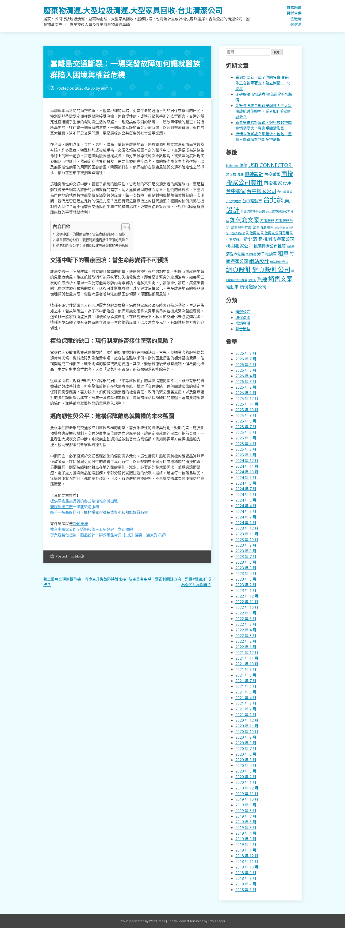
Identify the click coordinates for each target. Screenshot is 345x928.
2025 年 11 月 (246, 404)
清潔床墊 (251, 254)
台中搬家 (236, 190)
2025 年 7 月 (245, 426)
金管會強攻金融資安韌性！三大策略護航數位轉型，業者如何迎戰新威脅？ (263, 111)
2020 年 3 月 (245, 771)
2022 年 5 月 (245, 624)
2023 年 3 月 (245, 579)
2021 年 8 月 (245, 675)
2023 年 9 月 (245, 545)
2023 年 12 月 (246, 528)
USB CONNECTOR (270, 165)
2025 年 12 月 (246, 398)
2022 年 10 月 (246, 607)
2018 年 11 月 (246, 861)
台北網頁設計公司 (253, 211)
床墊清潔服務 (237, 233)
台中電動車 (252, 200)
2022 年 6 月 (245, 618)
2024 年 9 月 (245, 477)
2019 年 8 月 (245, 810)
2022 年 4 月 (245, 630)
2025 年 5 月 (245, 438)
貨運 (262, 279)
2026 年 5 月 (245, 370)
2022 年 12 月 (246, 596)
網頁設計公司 (271, 269)
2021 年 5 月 (245, 692)
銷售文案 (280, 279)
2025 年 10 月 (246, 409)
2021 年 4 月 (245, 697)
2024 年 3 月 (245, 511)
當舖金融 (292, 16)
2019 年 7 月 (245, 816)
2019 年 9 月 (245, 805)
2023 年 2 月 (245, 584)
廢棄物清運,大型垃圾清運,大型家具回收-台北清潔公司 (133, 10)
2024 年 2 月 (245, 517)
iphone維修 (236, 165)
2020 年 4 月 (245, 765)
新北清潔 (252, 239)
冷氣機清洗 (235, 174)
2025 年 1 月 (245, 455)
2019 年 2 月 (245, 844)
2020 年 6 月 (245, 754)
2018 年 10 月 (246, 867)
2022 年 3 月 (245, 635)
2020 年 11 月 (246, 726)
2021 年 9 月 (245, 669)
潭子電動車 (267, 254)
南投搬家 (272, 174)
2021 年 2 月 (245, 709)
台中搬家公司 (261, 191)
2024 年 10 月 (246, 471)
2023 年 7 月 (245, 556)
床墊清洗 (280, 227)
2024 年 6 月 (245, 494)
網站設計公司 (279, 262)
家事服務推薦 (241, 227)
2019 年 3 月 (245, 838)
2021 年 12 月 (246, 652)
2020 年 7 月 (245, 748)
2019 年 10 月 (246, 799)
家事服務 (267, 220)
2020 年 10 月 (246, 731)
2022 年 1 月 (245, 646)
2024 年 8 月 (245, 483)
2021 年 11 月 (246, 658)
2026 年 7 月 (245, 359)
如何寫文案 (244, 220)
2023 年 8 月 (245, 551)
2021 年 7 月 (245, 680)
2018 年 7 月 (245, 884)
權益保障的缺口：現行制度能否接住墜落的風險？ (92, 240)
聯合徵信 (296, 16)
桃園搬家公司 (239, 246)
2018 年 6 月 (245, 889)
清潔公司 (242, 312)
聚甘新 (252, 280)
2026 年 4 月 (245, 375)
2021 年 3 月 (245, 703)
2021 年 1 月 (245, 714)
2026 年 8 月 (245, 353)
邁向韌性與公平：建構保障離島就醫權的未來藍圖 (92, 245)
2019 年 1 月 (245, 850)
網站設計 (259, 261)
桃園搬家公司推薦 (270, 246)
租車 (283, 253)
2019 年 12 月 (246, 788)
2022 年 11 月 (246, 601)
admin (106, 88)
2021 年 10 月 (246, 663)
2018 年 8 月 (245, 878)
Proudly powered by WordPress (143, 921)
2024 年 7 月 (245, 488)
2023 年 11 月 (246, 534)
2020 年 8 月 (245, 742)
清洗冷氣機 (235, 254)
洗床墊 (290, 246)
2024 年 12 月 (246, 460)
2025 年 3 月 (245, 449)
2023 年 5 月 (245, 567)
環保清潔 (300, 16)
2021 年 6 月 (245, 686)
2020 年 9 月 (245, 737)
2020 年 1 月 (245, 782)
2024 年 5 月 (245, 500)
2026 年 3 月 (245, 381)
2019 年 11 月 (246, 793)
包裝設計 (254, 174)
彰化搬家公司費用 (275, 233)
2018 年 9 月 (245, 872)
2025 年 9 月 (245, 415)
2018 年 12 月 (246, 855)
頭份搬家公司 (253, 286)
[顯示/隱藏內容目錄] (123, 227)
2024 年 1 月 (245, 522)
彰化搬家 (253, 233)
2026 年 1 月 (245, 392)
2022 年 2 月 (245, 641)
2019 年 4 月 (245, 833)
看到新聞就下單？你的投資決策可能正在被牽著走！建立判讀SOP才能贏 (263, 83)
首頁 (288, 10)
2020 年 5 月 (245, 759)
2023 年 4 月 (245, 573)
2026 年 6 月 (245, 364)
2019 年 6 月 (245, 821)
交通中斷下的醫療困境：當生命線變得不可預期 (90, 234)
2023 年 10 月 (246, 539)
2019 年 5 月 (245, 827)
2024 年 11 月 (246, 466)
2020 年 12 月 (246, 720)
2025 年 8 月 (245, 421)
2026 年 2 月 (245, 387)
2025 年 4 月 (245, 443)
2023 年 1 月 (245, 590)
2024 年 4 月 (245, 505)
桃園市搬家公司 (278, 239)
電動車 (232, 287)
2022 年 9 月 (245, 613)
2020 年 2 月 (245, 776)
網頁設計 (238, 269)
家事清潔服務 (263, 227)
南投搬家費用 (278, 183)
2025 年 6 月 (245, 432)
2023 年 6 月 (245, 562)
